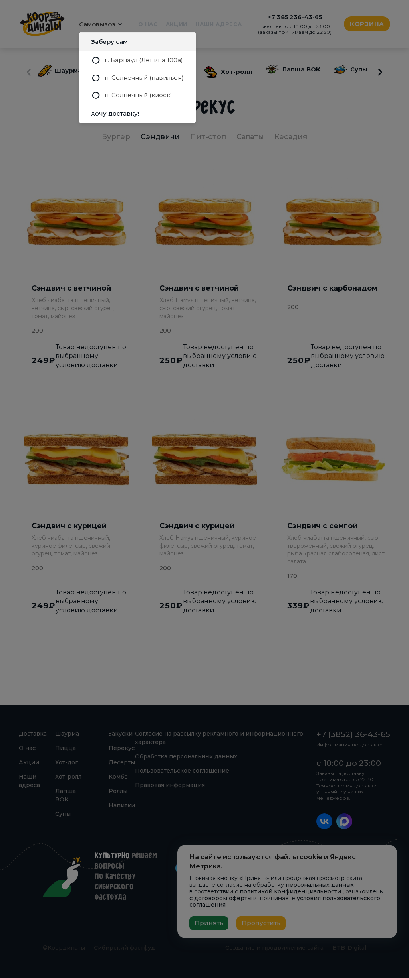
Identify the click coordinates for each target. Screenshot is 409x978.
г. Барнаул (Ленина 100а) (144, 60)
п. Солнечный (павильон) (144, 77)
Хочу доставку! (115, 113)
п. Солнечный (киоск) (138, 95)
